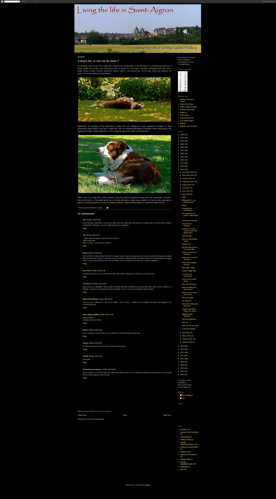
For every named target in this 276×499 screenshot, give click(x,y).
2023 (182, 144)
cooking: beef (184, 437)
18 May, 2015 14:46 (106, 314)
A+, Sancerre (186, 301)
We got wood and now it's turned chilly (190, 248)
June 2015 (186, 191)
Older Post (167, 415)
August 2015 (187, 185)
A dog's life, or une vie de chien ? (189, 258)
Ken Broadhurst (187, 395)
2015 (182, 169)
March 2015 (186, 336)
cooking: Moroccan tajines (189, 432)
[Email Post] (107, 208)
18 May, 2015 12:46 (99, 284)
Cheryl (85, 343)
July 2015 (186, 188)
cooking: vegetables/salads (186, 463)
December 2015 (188, 172)
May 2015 (186, 194)
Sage (184, 197)
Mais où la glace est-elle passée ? (189, 288)
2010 (182, 359)
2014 (182, 346)
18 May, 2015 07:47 (93, 235)
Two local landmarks (189, 319)
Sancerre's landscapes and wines (190, 305)
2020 (182, 153)
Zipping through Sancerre (187, 315)
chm (84, 220)
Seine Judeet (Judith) (91, 314)
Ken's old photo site (187, 118)
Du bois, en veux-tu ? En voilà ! (189, 253)
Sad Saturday (187, 236)
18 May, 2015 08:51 (95, 253)
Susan (85, 253)
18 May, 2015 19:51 (96, 356)
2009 (182, 362)
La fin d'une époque (189, 329)
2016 (182, 166)
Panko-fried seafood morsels (189, 263)
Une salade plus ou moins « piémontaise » (190, 215)
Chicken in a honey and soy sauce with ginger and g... (189, 231)
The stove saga (187, 297)
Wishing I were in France (188, 126)
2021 (182, 150)
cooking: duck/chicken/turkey (187, 443)
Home (125, 415)
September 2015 (188, 181)
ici (189, 387)
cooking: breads (185, 439)
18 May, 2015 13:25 (105, 299)
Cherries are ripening (189, 220)
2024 (182, 141)
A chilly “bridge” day (189, 271)
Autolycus (183, 112)
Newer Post (82, 415)
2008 (182, 365)
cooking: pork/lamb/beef (188, 454)
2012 (182, 352)
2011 (182, 355)
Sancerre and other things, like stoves (189, 310)
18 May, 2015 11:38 (98, 270)
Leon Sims (87, 270)
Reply (85, 228)
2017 (182, 163)
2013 (182, 349)
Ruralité (182, 123)
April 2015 (186, 333)
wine (181, 469)
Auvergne (183, 429)
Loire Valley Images (187, 120)
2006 (182, 371)
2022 (182, 147)
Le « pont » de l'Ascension (187, 275)
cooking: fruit (184, 452)
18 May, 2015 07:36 (93, 220)
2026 (182, 135)
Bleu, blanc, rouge (188, 268)
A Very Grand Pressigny (188, 107)
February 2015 (187, 339)
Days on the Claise (186, 104)
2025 (182, 138)
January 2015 (187, 342)
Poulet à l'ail (186, 244)
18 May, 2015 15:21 (95, 330)
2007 (182, 368)
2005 (182, 374)
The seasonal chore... (189, 284)
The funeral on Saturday (187, 225)
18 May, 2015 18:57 (95, 343)
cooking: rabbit (185, 459)
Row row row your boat (190, 325)
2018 (182, 160)
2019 (182, 157)
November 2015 (188, 175)
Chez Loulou (184, 115)
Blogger (147, 485)
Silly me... (185, 322)
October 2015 (187, 178)
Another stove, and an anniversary (189, 293)
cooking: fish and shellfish (189, 447)
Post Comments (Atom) (95, 419)
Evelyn (85, 330)
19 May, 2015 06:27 (109, 369)
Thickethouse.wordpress (92, 369)
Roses (184, 205)
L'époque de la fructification (187, 209)
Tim (84, 235)
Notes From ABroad (90, 299)
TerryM (85, 356)
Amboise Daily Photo (187, 109)
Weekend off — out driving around (188, 201)
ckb (183, 398)
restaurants (184, 467)
